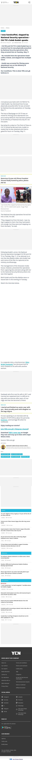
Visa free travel (5, 454)
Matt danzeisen (16, 456)
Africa (2, 540)
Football (3, 517)
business (4, 420)
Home (2, 28)
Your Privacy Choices (18, 759)
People (2, 619)
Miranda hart (25, 456)
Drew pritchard (5, 456)
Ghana (7, 28)
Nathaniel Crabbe (18, 42)
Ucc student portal (17, 454)
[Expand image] (30, 187)
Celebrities (3, 525)
